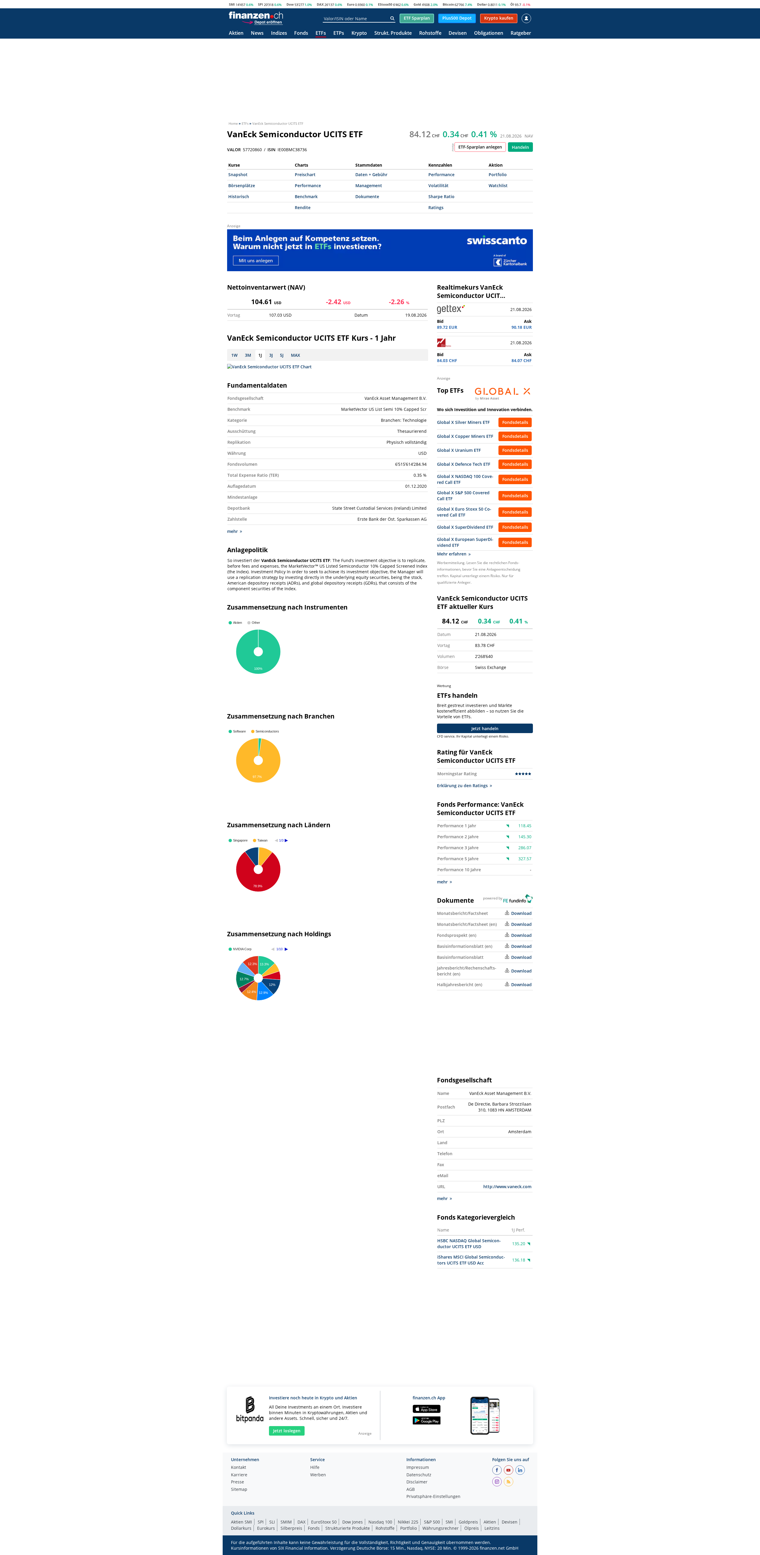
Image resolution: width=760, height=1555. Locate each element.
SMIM (286, 1522)
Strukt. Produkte (393, 33)
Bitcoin (448, 4)
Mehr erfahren (451, 554)
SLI (272, 1522)
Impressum (417, 1467)
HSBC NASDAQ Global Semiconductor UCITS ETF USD (469, 1243)
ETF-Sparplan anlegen (480, 147)
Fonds (301, 33)
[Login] (526, 18)
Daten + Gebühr (371, 174)
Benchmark (306, 196)
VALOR (234, 150)
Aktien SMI (241, 1522)
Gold (417, 4)
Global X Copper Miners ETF (465, 436)
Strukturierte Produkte (347, 1528)
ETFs (321, 33)
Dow (290, 4)
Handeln (520, 147)
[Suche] (392, 18)
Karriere (239, 1475)
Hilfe (314, 1467)
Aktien (236, 33)
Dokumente (367, 196)
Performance (441, 174)
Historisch (238, 196)
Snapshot (238, 174)
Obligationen (488, 33)
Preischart (305, 174)
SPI (260, 4)
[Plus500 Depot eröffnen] (262, 22)
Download (521, 913)
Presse (237, 1482)
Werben (318, 1475)
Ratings (436, 207)
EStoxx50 (385, 4)
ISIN (271, 150)
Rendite (303, 207)
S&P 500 (432, 1522)
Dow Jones (352, 1522)
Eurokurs (266, 1528)
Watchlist (498, 185)
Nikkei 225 (408, 1522)
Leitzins (492, 1528)
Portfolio (498, 174)
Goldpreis (468, 1522)
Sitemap (239, 1489)
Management (368, 185)
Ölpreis (471, 1528)
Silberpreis (291, 1528)
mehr (232, 531)
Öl (512, 4)
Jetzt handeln (484, 728)
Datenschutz (418, 1475)
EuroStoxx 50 (324, 1522)
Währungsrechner (440, 1528)
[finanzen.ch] (256, 15)
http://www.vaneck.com (507, 1186)
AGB (410, 1489)
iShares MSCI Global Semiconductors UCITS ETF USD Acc (471, 1260)
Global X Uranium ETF (459, 450)
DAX (320, 4)
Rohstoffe (430, 33)
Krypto (359, 33)
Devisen (458, 33)
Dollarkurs (241, 1528)
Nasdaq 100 (380, 1522)
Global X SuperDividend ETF (465, 527)
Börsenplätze (241, 185)
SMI (232, 4)
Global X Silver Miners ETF (463, 422)
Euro (350, 4)
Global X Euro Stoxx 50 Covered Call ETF (464, 512)
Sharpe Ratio (441, 196)
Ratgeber (521, 33)
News (257, 33)
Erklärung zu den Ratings (462, 785)
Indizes (279, 33)
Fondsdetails (515, 422)
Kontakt (238, 1467)
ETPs (338, 33)
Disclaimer (417, 1482)
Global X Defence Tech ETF (463, 464)
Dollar (482, 4)
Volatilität (438, 185)
